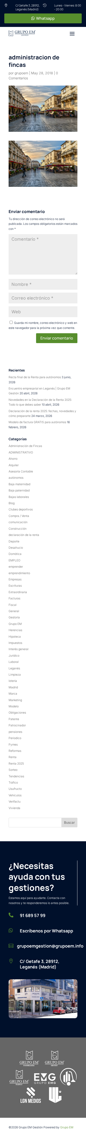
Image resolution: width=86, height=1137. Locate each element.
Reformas (15, 751)
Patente (14, 719)
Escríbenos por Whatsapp (46, 931)
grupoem (21, 73)
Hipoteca (15, 636)
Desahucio (16, 547)
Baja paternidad (19, 490)
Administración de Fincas (25, 446)
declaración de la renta (24, 535)
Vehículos (15, 795)
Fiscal (12, 605)
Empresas (15, 579)
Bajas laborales (19, 497)
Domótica (15, 554)
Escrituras (15, 585)
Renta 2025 (16, 763)
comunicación (18, 522)
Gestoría (14, 617)
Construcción (18, 528)
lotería (13, 681)
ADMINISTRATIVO (21, 452)
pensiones (15, 732)
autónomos (16, 477)
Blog (12, 503)
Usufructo (15, 789)
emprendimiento (19, 573)
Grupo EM (15, 624)
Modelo (14, 706)
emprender (16, 566)
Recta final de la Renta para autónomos (35, 377)
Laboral (14, 662)
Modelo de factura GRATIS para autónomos (37, 422)
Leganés (14, 668)
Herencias (15, 630)
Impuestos (15, 643)
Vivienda (14, 808)
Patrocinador (17, 725)
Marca (13, 693)
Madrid (13, 687)
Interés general (18, 649)
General (14, 611)
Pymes (13, 744)
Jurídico (14, 655)
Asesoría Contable (21, 471)
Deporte (14, 541)
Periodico (15, 738)
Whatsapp (45, 18)
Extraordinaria (18, 592)
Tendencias (16, 776)
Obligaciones (17, 712)
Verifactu (15, 801)
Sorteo (13, 770)
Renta (12, 757)
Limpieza (15, 674)
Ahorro (13, 458)
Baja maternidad (19, 484)
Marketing (15, 700)
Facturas (14, 598)
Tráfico (13, 782)
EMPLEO (14, 560)
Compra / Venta (19, 516)
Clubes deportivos (21, 509)
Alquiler (14, 465)
